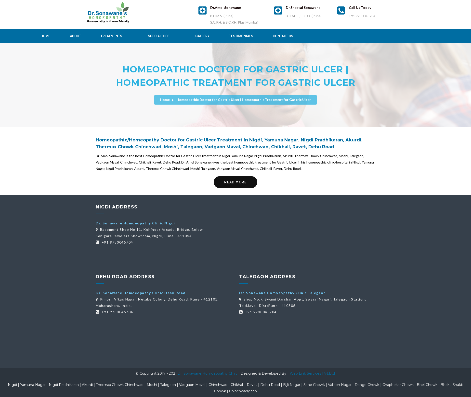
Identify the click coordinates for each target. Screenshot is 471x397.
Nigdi (12, 385)
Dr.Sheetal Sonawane (303, 7)
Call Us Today (360, 7)
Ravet (252, 385)
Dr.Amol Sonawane (225, 7)
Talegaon (168, 385)
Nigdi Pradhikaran (64, 385)
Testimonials (241, 36)
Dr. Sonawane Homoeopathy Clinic (208, 373)
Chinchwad (218, 385)
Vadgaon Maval (192, 385)
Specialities (159, 36)
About (75, 36)
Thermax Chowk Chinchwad (120, 385)
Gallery (202, 36)
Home (45, 36)
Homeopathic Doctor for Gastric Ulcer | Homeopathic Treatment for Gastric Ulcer (243, 99)
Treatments (111, 36)
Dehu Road (270, 385)
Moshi (152, 385)
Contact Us (283, 36)
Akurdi (87, 385)
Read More (235, 182)
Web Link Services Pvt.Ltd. (313, 373)
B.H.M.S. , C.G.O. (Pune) (304, 16)
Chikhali (237, 385)
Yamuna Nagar (33, 385)
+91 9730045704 (362, 16)
